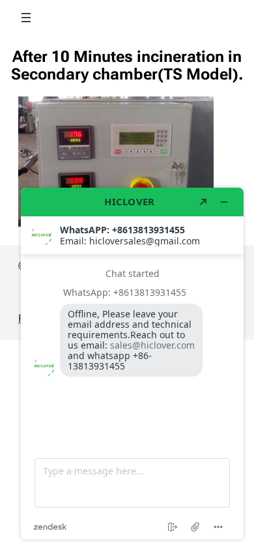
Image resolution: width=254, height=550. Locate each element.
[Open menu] (26, 17)
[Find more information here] (132, 363)
